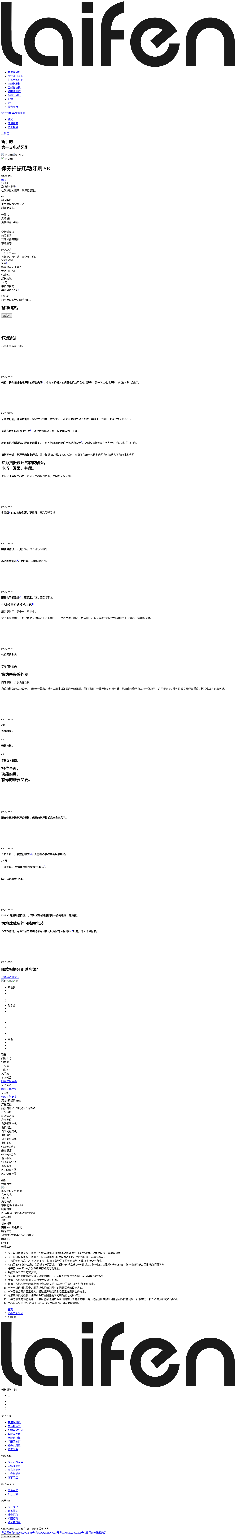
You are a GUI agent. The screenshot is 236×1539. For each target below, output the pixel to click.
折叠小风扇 (14, 95)
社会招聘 (13, 1514)
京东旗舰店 (14, 1470)
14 (72, 930)
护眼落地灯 (14, 91)
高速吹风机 (14, 72)
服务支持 (13, 106)
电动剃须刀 (14, 1426)
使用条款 (91, 1532)
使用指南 (13, 123)
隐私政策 (101, 1532)
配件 (10, 103)
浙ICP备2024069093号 (47, 1532)
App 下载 (13, 1494)
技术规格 (13, 127)
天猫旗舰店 (14, 1466)
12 (90, 617)
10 (20, 597)
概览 (10, 119)
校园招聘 (13, 1518)
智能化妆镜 (14, 87)
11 (33, 603)
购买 (6, 133)
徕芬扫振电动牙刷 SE (13, 113)
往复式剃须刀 (15, 76)
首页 (10, 1309)
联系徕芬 (13, 1511)
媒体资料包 (14, 1522)
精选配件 (13, 1449)
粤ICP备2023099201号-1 (72, 1532)
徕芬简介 (13, 1507)
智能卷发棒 (14, 83)
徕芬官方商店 (15, 1462)
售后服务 (13, 1490)
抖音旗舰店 (14, 1473)
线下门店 (13, 1477)
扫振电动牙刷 (15, 79)
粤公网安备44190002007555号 (18, 1532)
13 (31, 853)
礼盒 (10, 99)
